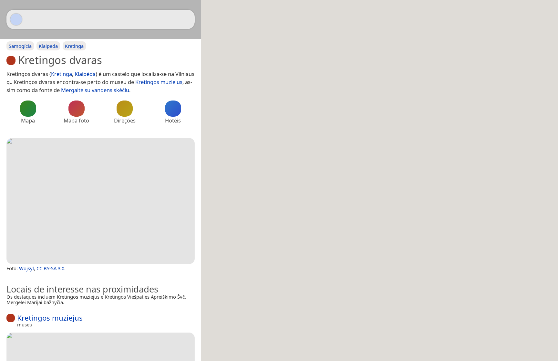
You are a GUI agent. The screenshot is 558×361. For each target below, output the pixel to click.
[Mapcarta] (16, 19)
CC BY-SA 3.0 (50, 268)
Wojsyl (26, 268)
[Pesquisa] (187, 19)
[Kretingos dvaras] (100, 201)
